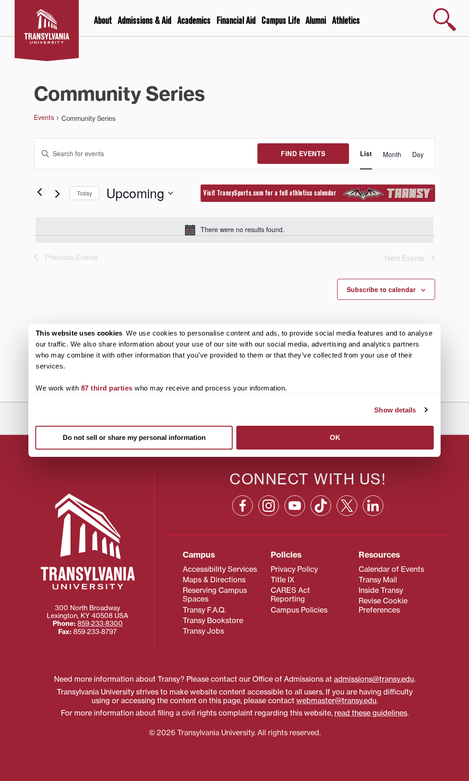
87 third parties (107, 388)
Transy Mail (378, 579)
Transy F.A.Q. (204, 609)
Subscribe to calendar (381, 289)
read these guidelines (370, 712)
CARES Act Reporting (290, 594)
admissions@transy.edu (374, 678)
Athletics (346, 21)
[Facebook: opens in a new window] (242, 505)
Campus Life (281, 21)
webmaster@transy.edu (336, 700)
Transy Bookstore (213, 620)
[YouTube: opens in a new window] (294, 505)
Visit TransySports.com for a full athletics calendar (273, 193)
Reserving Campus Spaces (215, 594)
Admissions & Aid (144, 21)
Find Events (303, 153)
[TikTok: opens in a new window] (321, 505)
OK (335, 437)
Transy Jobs (203, 630)
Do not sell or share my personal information (134, 437)
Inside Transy (381, 590)
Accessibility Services (220, 569)
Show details (395, 410)
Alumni (315, 21)
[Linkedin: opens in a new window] (373, 505)
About (103, 21)
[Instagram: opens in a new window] (268, 505)
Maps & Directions (214, 579)
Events (44, 118)
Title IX (282, 579)
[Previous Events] (39, 192)
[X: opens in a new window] (347, 505)
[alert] (234, 230)
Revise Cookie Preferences (383, 605)
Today (84, 193)
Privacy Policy (294, 569)
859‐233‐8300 (100, 623)
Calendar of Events (391, 569)
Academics (194, 21)
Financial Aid (236, 21)
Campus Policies (299, 609)
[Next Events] (57, 194)
